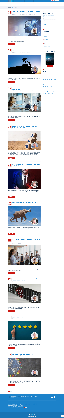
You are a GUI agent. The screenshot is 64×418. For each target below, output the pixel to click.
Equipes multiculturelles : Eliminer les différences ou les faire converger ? (26, 279)
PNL (44, 43)
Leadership (45, 40)
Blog (50, 4)
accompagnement (45, 74)
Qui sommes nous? (35, 403)
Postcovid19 (47, 89)
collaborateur (51, 77)
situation (44, 93)
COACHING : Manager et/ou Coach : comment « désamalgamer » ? (25, 50)
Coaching (20, 14)
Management (23, 14)
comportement (50, 79)
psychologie (50, 89)
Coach (55, 75)
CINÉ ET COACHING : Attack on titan (48, 20)
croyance (44, 82)
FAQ (25, 408)
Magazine (42, 4)
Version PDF (50, 65)
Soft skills (45, 47)
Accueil (15, 4)
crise (51, 81)
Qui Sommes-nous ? (21, 4)
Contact (53, 4)
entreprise (47, 84)
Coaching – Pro (36, 4)
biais (44, 75)
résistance (50, 91)
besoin (54, 74)
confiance (54, 79)
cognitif (48, 77)
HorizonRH (34, 416)
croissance (54, 81)
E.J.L (33, 407)
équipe (47, 95)
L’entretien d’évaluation (19, 317)
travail (52, 93)
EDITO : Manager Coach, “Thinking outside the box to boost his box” (26, 165)
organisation (48, 88)
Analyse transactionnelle (47, 35)
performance (52, 88)
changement (50, 75)
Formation (50, 84)
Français (54, 0)
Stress (50, 93)
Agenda (46, 4)
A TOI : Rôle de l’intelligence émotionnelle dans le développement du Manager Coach (26, 12)
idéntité (54, 84)
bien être (46, 75)
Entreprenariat (46, 39)
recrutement (45, 91)
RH (47, 91)
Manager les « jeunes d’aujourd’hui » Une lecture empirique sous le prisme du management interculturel (26, 241)
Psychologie (27, 14)
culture (47, 82)
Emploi (44, 84)
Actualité (45, 33)
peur (44, 89)
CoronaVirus (48, 81)
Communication (45, 79)
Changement (46, 36)
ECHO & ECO (45, 24)
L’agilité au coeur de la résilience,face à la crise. (26, 202)
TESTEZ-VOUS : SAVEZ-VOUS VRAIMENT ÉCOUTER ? (49, 16)
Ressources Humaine (32, 14)
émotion (44, 95)
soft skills (47, 93)
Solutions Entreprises (29, 4)
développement (51, 82)
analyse (50, 74)
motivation (44, 88)
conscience (44, 81)
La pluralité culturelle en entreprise (22, 354)
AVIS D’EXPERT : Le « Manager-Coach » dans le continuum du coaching (24, 126)
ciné (52, 75)
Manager (52, 86)
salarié (53, 91)
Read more (11, 43)
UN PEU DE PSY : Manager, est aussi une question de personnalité (26, 88)
